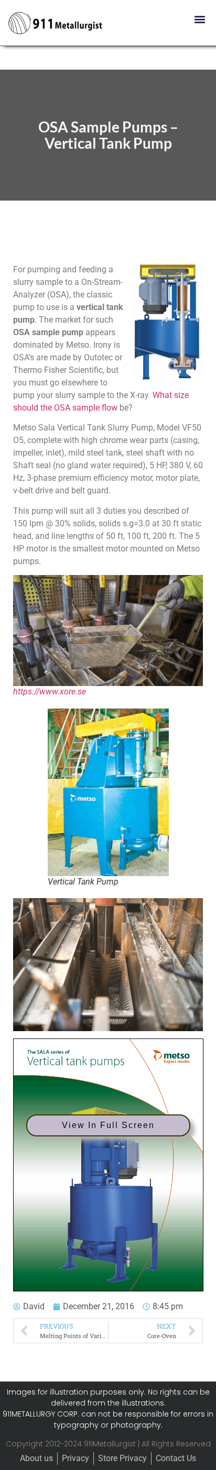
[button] (199, 19)
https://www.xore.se (49, 692)
